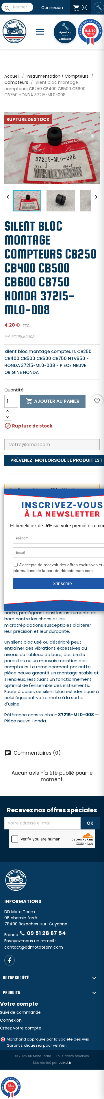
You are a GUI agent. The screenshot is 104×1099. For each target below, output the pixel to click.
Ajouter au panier (52, 401)
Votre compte (19, 1003)
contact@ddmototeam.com (33, 947)
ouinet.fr (64, 1062)
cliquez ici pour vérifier (45, 1045)
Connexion (52, 8)
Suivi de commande (20, 1012)
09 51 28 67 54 (42, 933)
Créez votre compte (20, 1028)
